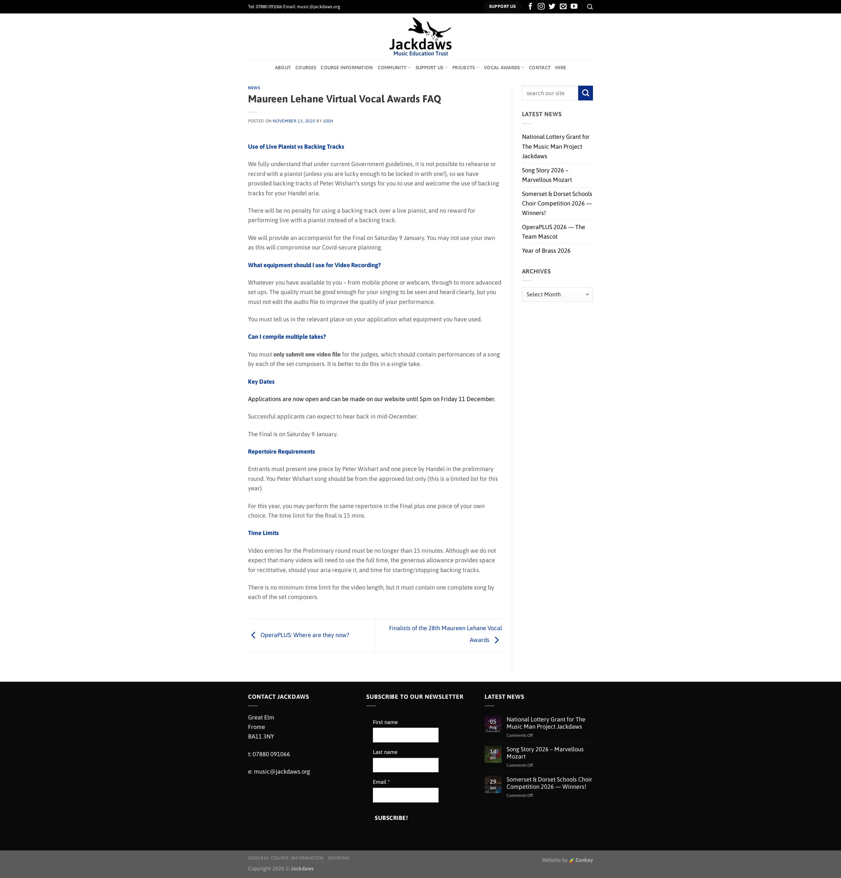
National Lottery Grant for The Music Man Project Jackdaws (556, 146)
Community (392, 67)
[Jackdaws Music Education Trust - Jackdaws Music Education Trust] (420, 36)
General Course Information (285, 858)
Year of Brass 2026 (546, 250)
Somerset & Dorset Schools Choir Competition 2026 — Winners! (557, 203)
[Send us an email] (563, 7)
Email (381, 782)
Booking (338, 858)
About (283, 67)
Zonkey (583, 860)
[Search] (590, 7)
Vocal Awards (502, 67)
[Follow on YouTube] (574, 7)
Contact (540, 67)
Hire (560, 67)
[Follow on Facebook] (530, 7)
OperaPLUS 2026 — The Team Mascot (553, 232)
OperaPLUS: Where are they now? (304, 635)
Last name (385, 752)
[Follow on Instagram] (541, 7)
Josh (328, 120)
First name (385, 722)
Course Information (347, 67)
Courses (305, 67)
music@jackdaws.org (282, 771)
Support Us (429, 67)
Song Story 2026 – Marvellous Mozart (547, 175)
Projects (463, 67)
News (254, 87)
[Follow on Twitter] (552, 7)
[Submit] (585, 93)
